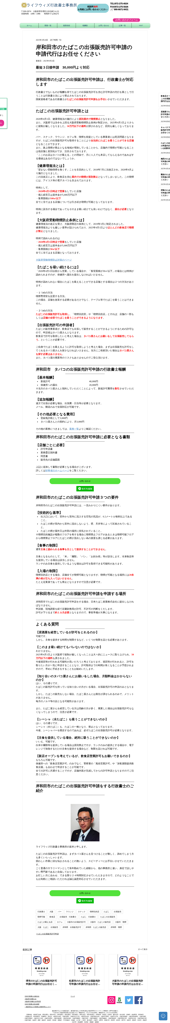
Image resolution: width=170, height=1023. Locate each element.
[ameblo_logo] (119, 1000)
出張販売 (117, 912)
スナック (81, 912)
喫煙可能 (41, 917)
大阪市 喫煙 (120, 922)
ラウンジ (69, 912)
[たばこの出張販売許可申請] (42, 965)
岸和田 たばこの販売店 (96, 927)
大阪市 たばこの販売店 (100, 922)
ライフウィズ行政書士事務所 (52, 5)
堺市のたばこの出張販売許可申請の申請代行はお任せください (41, 982)
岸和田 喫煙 (116, 927)
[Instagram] (111, 1000)
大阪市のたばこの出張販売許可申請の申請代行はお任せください (127, 982)
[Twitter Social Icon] (129, 1000)
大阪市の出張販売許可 (76, 922)
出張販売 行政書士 (68, 917)
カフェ (60, 922)
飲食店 (52, 917)
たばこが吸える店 (45, 922)
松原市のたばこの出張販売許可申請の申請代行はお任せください (84, 982)
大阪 (51, 912)
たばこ (106, 912)
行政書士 (41, 912)
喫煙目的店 (94, 912)
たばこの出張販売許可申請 (47, 934)
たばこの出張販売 (107, 917)
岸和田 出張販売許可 (72, 927)
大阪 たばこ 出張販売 (48, 927)
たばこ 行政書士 (88, 917)
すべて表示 (142, 949)
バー (59, 912)
